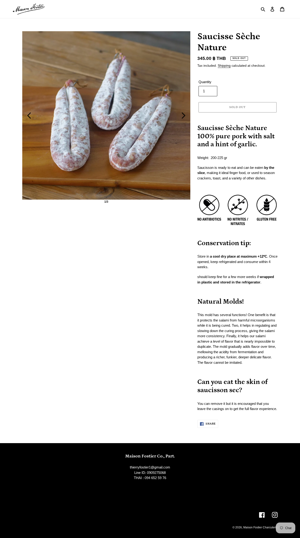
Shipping (224, 65)
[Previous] (29, 115)
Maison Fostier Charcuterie (260, 527)
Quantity (205, 82)
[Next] (183, 115)
